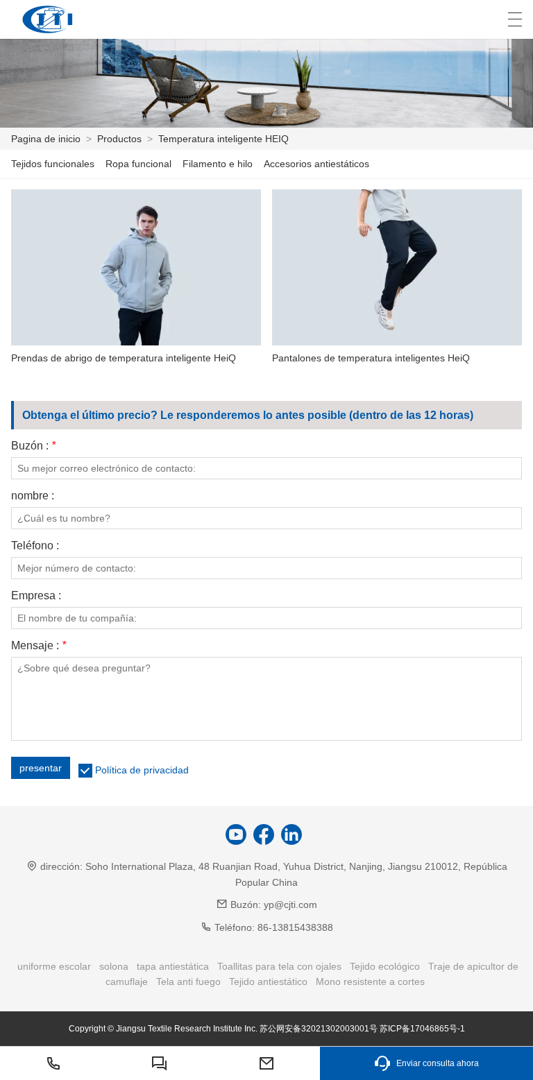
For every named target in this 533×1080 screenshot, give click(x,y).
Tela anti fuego (188, 981)
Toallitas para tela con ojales (279, 966)
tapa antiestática (173, 966)
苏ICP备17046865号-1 (422, 1029)
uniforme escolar (54, 966)
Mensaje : (38, 645)
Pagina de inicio (46, 138)
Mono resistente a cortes (370, 981)
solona (113, 966)
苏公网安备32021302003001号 (319, 1029)
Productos (119, 138)
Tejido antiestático (268, 981)
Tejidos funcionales (52, 163)
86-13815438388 (295, 927)
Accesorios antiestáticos (316, 163)
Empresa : (36, 595)
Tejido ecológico (385, 966)
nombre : (32, 496)
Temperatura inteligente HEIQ (223, 138)
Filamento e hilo (218, 163)
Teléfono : (35, 545)
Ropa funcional (138, 163)
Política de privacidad (142, 769)
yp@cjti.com (290, 904)
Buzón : (33, 446)
